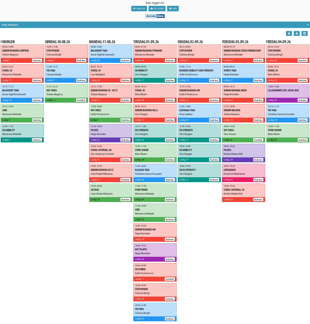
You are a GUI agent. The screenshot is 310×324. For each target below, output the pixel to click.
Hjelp (174, 8)
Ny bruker (159, 8)
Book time (37, 60)
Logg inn (140, 8)
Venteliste (81, 100)
